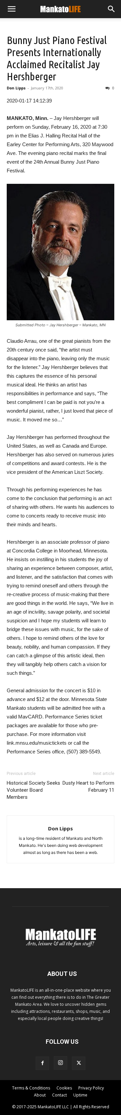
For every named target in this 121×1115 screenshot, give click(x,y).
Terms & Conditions (31, 1088)
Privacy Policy (91, 1088)
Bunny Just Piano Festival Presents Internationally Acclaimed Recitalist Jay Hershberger (57, 58)
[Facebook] (42, 1063)
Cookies (64, 1088)
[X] (78, 1063)
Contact (59, 1095)
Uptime (80, 1095)
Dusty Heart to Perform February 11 (88, 786)
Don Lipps (16, 87)
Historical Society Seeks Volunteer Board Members (33, 790)
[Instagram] (60, 1063)
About (40, 1095)
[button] (11, 9)
